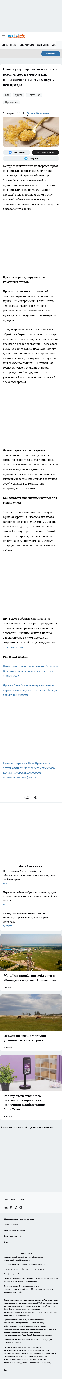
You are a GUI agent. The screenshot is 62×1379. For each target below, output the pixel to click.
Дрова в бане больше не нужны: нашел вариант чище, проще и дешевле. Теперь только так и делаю (30, 690)
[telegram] (36, 797)
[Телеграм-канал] (31, 158)
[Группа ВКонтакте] (16, 152)
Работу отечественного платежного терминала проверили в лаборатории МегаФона (25, 919)
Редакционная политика (14, 1230)
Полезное (34, 95)
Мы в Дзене (43, 44)
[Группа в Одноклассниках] (10, 1207)
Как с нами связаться (13, 1236)
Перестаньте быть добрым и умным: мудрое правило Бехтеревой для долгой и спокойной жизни (30, 898)
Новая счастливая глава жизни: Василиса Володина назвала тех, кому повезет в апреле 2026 (30, 671)
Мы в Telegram (9, 44)
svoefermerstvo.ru (14, 647)
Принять (51, 53)
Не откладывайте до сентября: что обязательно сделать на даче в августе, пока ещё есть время (29, 877)
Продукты (11, 102)
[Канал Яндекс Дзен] (45, 152)
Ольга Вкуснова (38, 113)
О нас (6, 1242)
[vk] (26, 797)
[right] (59, 45)
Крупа (18, 95)
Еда (7, 95)
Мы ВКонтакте (27, 44)
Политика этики (11, 1224)
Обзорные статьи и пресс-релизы (19, 1219)
